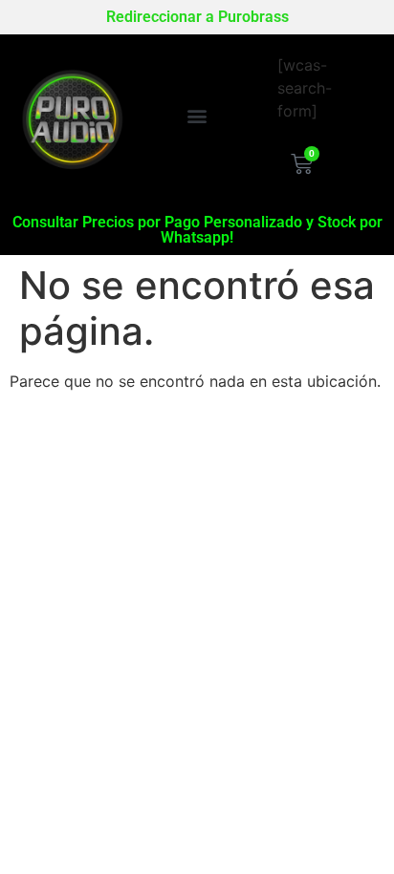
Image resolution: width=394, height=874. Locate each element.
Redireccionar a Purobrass (197, 17)
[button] (196, 115)
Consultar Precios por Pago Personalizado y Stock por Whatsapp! (197, 229)
